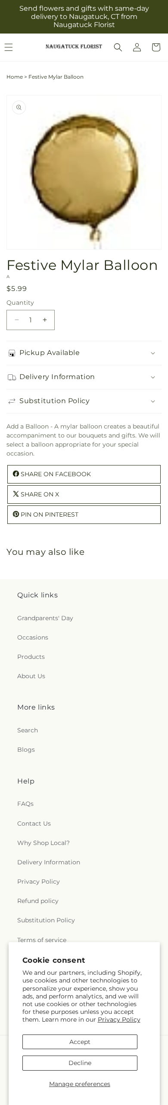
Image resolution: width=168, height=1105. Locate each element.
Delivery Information (48, 862)
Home (14, 76)
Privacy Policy (119, 1019)
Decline (79, 1063)
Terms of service (41, 940)
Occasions (32, 637)
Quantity (20, 302)
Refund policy (38, 901)
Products (31, 657)
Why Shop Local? (43, 843)
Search (27, 730)
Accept (79, 1042)
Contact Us (34, 823)
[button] (118, 47)
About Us (31, 676)
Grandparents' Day (45, 618)
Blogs (26, 749)
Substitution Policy (46, 920)
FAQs (25, 804)
